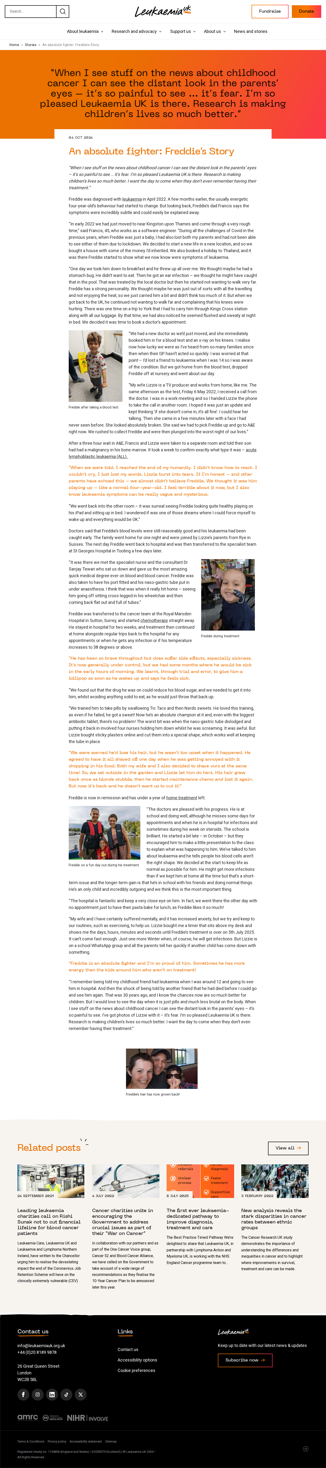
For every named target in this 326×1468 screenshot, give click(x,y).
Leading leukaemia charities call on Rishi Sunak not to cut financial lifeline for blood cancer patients (51, 1224)
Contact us (128, 1349)
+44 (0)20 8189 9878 (37, 1352)
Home (14, 45)
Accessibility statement (86, 1441)
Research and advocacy (134, 31)
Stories (31, 45)
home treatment (181, 797)
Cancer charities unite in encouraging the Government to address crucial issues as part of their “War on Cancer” (126, 1227)
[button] (270, 11)
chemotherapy (154, 620)
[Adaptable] (306, 1449)
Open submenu (102, 32)
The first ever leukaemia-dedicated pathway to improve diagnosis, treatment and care (200, 1215)
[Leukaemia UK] (163, 11)
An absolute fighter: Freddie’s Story (70, 45)
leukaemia (132, 199)
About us (212, 31)
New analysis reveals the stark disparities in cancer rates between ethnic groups (275, 1218)
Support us (180, 31)
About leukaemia (83, 31)
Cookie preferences (136, 1370)
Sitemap (111, 1441)
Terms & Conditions (30, 1441)
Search (62, 11)
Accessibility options (137, 1359)
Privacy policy (57, 1441)
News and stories (251, 31)
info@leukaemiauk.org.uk (41, 1345)
